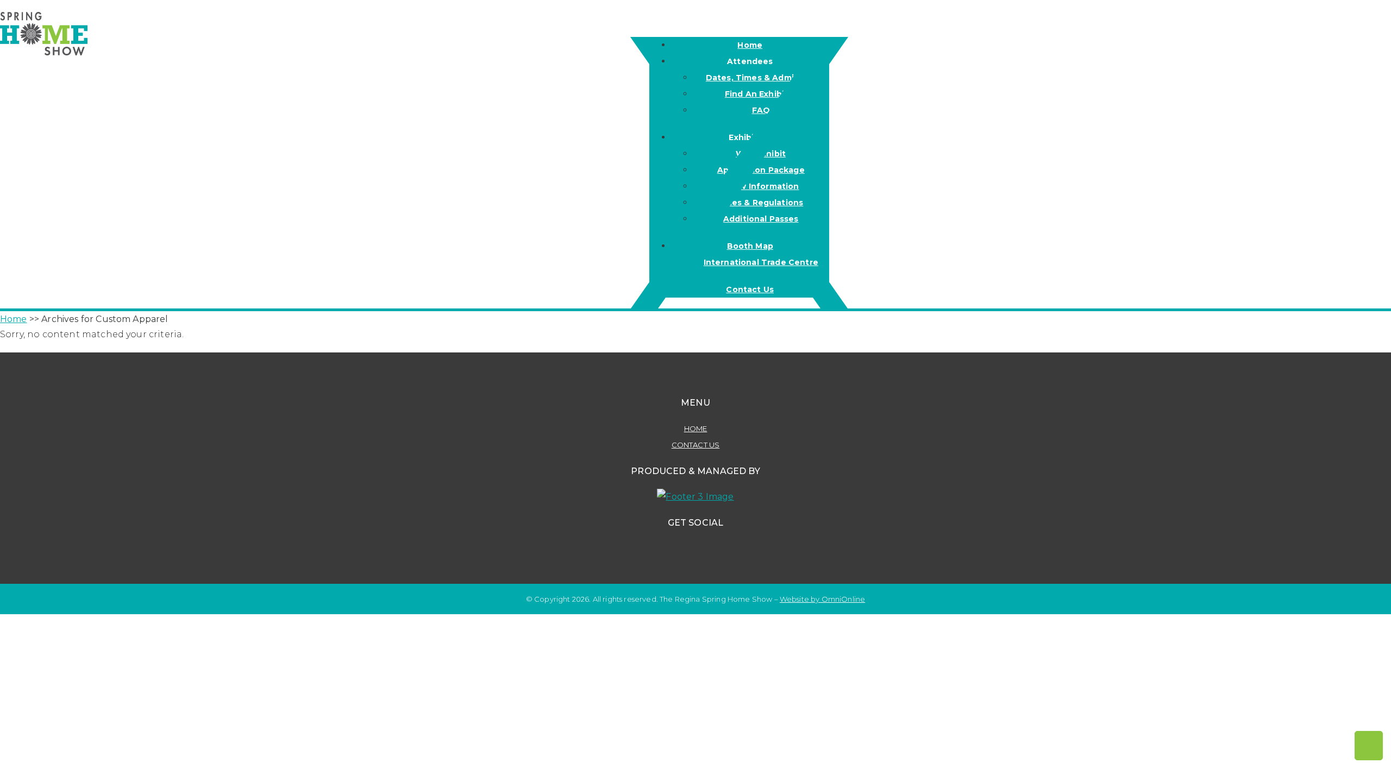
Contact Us (696, 444)
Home (695, 428)
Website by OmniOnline (822, 599)
